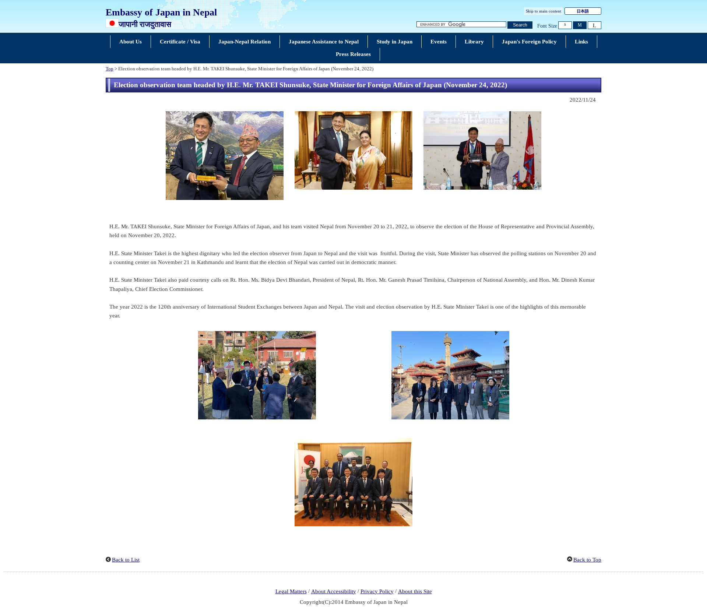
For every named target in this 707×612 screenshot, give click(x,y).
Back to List (126, 560)
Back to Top (587, 560)
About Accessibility (333, 591)
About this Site (415, 591)
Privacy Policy (377, 591)
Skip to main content (543, 11)
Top (109, 68)
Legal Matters (291, 591)
